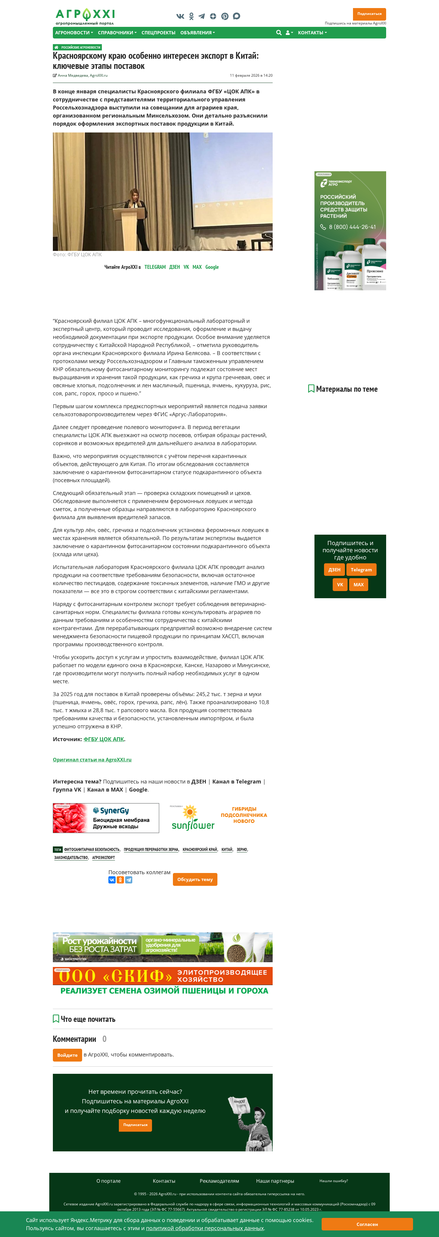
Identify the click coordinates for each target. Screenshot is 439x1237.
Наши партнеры (275, 1181)
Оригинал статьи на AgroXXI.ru (92, 759)
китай (227, 849)
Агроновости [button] (72, 33)
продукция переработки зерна (151, 849)
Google (212, 266)
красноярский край (200, 849)
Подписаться (369, 13)
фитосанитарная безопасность (91, 849)
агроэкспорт (103, 857)
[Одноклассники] (120, 879)
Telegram (361, 570)
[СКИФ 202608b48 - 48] (163, 982)
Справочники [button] (115, 33)
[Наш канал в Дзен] (214, 16)
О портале (108, 1181)
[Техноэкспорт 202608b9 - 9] (350, 230)
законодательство (71, 857)
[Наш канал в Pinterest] (226, 16)
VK (186, 266)
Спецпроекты (159, 33)
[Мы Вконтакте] (182, 16)
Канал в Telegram (236, 781)
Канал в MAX (105, 789)
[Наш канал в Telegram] (203, 16)
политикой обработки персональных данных (205, 1228)
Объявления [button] (196, 33)
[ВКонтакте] (112, 879)
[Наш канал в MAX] (238, 16)
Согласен (367, 1224)
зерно (242, 849)
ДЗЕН (174, 266)
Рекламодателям (219, 1181)
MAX (197, 266)
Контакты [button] (310, 33)
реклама (61, 806)
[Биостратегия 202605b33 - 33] (163, 947)
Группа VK (67, 789)
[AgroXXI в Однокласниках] (193, 16)
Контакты (164, 1181)
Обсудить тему (195, 879)
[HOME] (56, 47)
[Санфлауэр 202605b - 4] (219, 818)
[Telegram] (128, 879)
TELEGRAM (155, 266)
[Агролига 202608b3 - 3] (106, 818)
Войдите (67, 1055)
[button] (289, 32)
